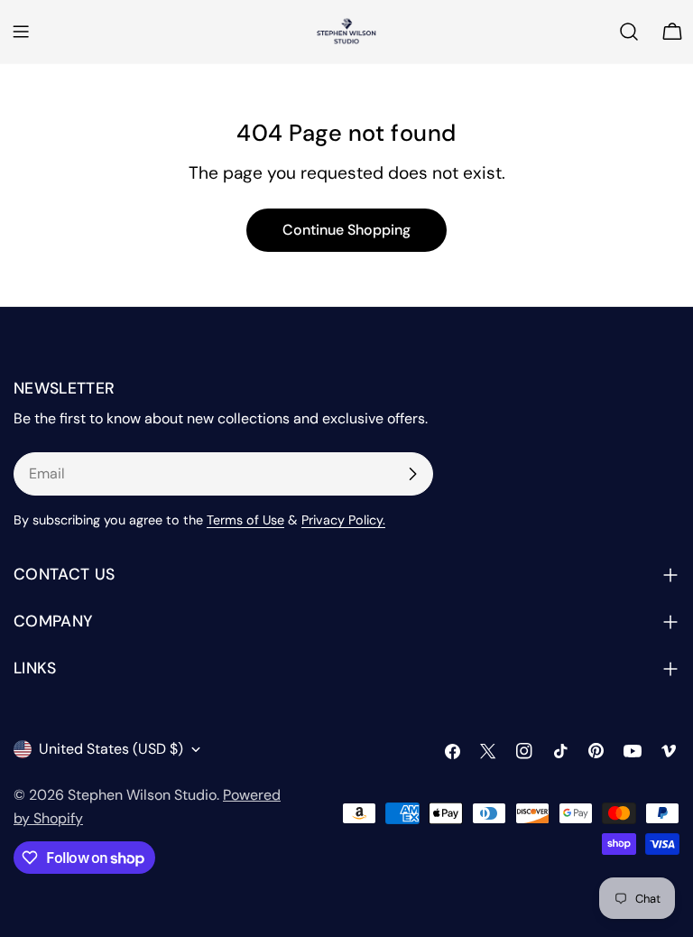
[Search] (629, 32)
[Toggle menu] (21, 32)
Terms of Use (245, 520)
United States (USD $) (111, 748)
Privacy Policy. (343, 520)
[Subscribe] (412, 474)
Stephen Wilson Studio (142, 794)
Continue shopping (346, 229)
